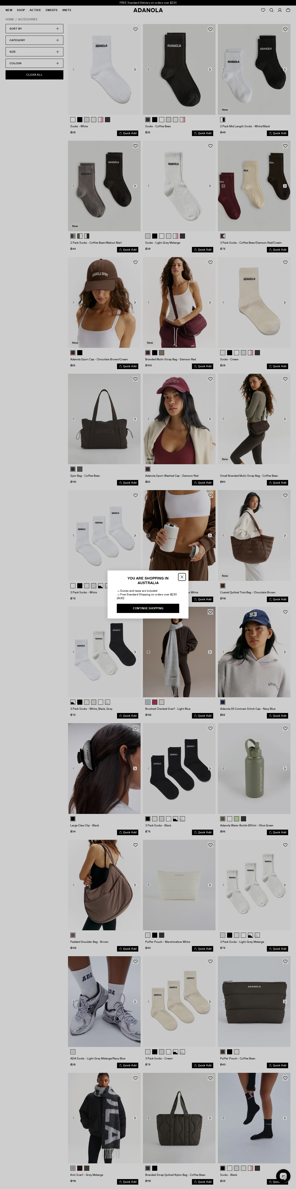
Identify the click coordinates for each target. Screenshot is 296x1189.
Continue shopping (148, 608)
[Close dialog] (182, 577)
